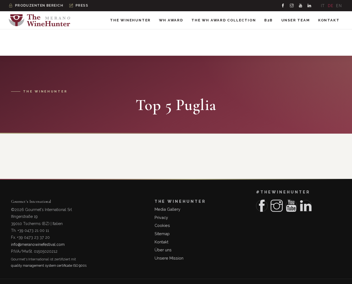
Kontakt (329, 20)
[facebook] (283, 5)
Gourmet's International (31, 201)
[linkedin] (310, 5)
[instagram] (292, 5)
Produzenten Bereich (39, 5)
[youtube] (301, 5)
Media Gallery (167, 209)
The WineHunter (130, 20)
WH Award (171, 20)
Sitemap (162, 233)
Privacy (161, 217)
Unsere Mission (169, 258)
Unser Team (295, 20)
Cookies (162, 225)
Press (82, 5)
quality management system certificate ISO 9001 (49, 265)
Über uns (163, 250)
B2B (268, 20)
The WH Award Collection (223, 20)
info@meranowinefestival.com (38, 244)
